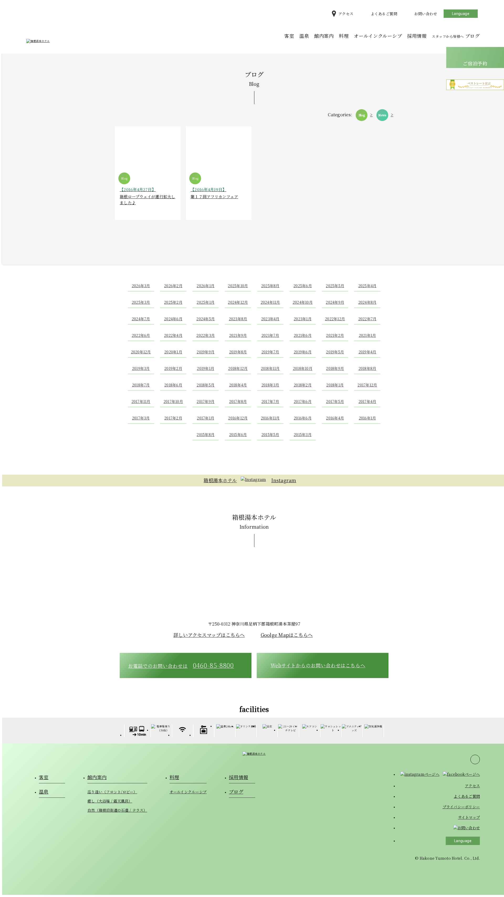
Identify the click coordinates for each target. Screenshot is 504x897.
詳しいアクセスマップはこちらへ (209, 634)
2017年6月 (303, 401)
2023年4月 (270, 318)
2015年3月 (303, 434)
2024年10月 (303, 302)
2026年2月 (173, 285)
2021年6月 (303, 335)
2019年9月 (205, 351)
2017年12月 (367, 384)
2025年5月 (335, 285)
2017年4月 (367, 401)
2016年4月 (335, 418)
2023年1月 (303, 318)
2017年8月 (238, 401)
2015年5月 (270, 434)
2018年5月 (205, 384)
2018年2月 (303, 384)
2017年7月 (270, 401)
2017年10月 (173, 401)
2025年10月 (238, 285)
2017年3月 (141, 418)
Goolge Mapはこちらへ (287, 634)
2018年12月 (238, 368)
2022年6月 (141, 335)
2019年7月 (270, 351)
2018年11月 (270, 368)
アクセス (346, 13)
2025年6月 (302, 285)
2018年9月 (335, 368)
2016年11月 (270, 418)
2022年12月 (335, 318)
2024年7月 (141, 318)
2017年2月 (173, 418)
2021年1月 (367, 335)
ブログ (456, 35)
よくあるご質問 (384, 13)
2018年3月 (270, 384)
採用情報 (417, 35)
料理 (344, 35)
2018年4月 (238, 384)
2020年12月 (141, 351)
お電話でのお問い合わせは (181, 665)
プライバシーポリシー (461, 806)
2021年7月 (270, 335)
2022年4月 (173, 335)
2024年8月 (367, 302)
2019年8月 (238, 351)
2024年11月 (270, 302)
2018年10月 (302, 368)
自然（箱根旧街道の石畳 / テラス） (117, 810)
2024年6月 (173, 318)
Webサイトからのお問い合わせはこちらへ (318, 665)
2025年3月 (141, 302)
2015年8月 (205, 434)
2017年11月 (141, 401)
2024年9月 (335, 302)
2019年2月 (173, 368)
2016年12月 (238, 418)
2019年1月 (205, 368)
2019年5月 (335, 351)
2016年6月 (303, 418)
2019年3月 (141, 368)
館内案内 (324, 35)
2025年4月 (367, 285)
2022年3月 (205, 335)
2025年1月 (205, 302)
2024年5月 (205, 318)
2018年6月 (173, 384)
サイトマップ (469, 817)
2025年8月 (270, 285)
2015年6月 (238, 434)
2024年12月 (238, 302)
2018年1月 (335, 384)
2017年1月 (205, 418)
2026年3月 (141, 285)
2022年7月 (367, 318)
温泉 (304, 35)
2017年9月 (205, 401)
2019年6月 (303, 351)
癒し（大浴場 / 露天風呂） (109, 801)
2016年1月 (367, 418)
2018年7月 (141, 384)
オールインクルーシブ (378, 35)
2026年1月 (205, 285)
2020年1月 (173, 351)
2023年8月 (238, 318)
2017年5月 (335, 401)
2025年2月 (173, 302)
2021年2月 (335, 335)
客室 (289, 35)
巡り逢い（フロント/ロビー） (112, 791)
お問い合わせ (425, 13)
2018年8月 (367, 368)
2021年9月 (238, 335)
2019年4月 (367, 351)
